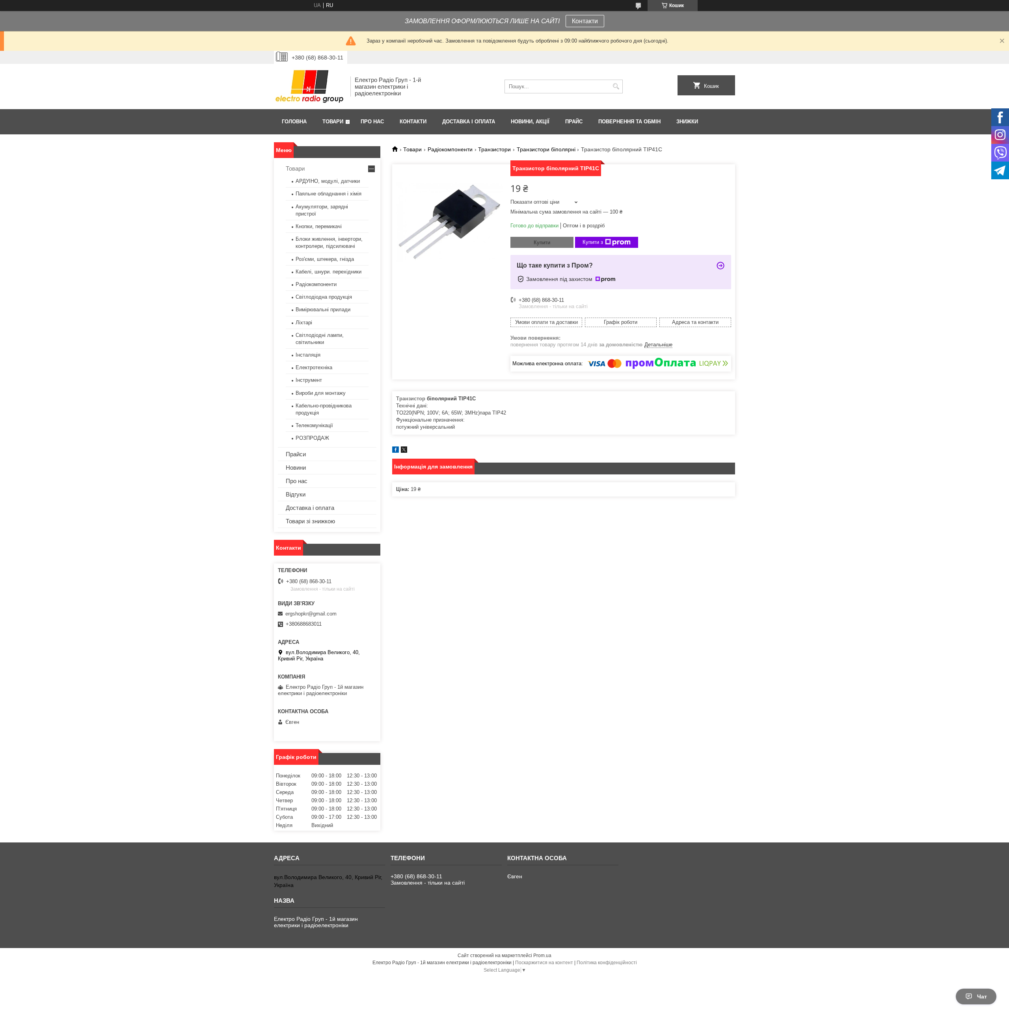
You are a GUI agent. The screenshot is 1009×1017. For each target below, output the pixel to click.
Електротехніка (314, 367)
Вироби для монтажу (321, 393)
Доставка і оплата (468, 122)
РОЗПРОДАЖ (312, 438)
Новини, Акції (530, 122)
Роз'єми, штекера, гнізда (325, 259)
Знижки (687, 122)
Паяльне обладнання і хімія (328, 194)
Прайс (574, 122)
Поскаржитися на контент (544, 962)
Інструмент (309, 380)
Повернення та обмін (629, 122)
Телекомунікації (314, 425)
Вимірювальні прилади (323, 309)
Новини (296, 467)
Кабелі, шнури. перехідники (328, 272)
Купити (542, 242)
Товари (332, 122)
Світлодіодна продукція (324, 297)
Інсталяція (308, 355)
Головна (294, 122)
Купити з (593, 242)
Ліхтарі (304, 322)
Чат (982, 996)
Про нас (372, 122)
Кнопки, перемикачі (319, 226)
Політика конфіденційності (607, 962)
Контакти (585, 21)
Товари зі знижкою (310, 521)
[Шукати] (616, 86)
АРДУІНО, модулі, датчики (328, 181)
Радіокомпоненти (450, 149)
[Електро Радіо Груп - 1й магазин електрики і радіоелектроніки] (309, 86)
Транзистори (494, 149)
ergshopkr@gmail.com (311, 614)
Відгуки (295, 494)
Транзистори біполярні (546, 149)
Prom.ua (542, 955)
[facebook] (395, 451)
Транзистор (410, 399)
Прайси (296, 454)
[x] (404, 451)
